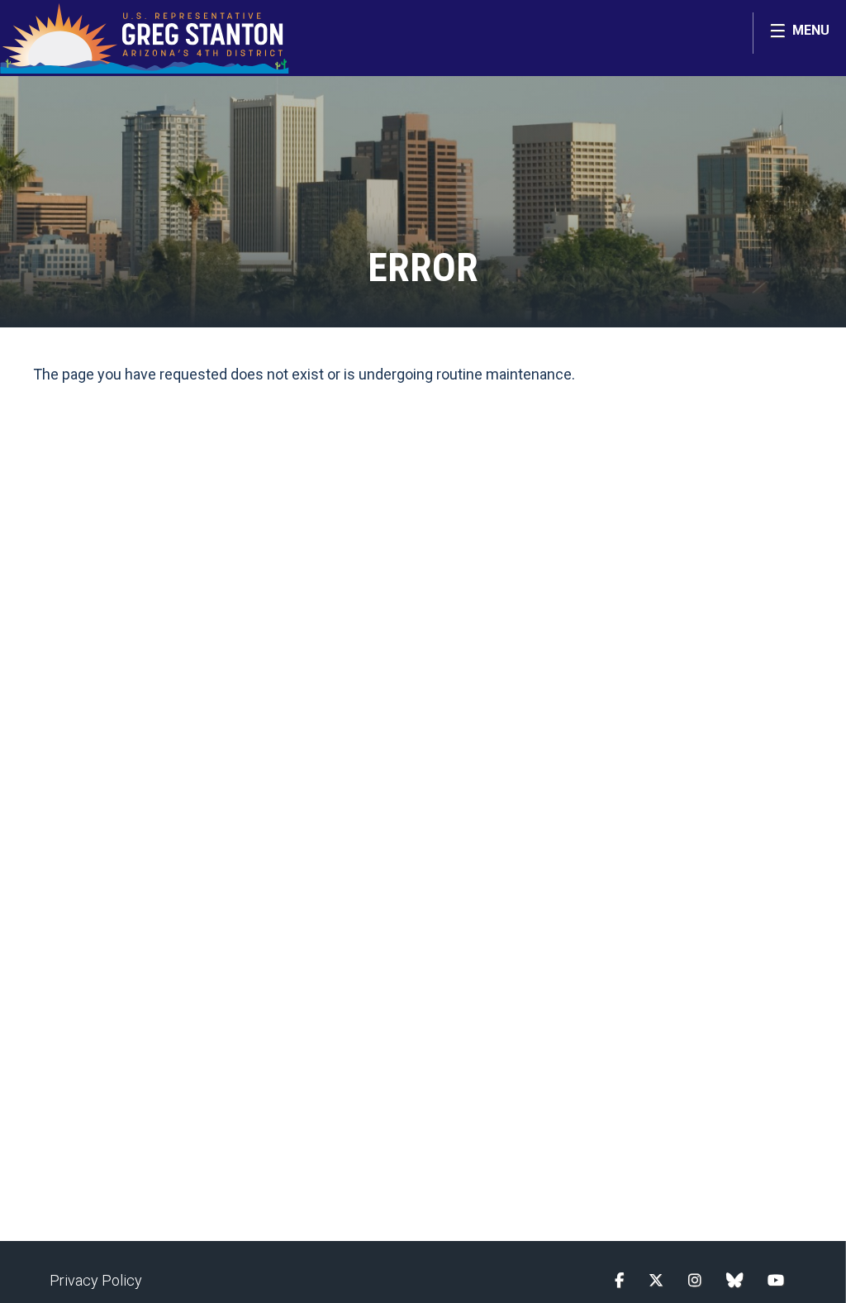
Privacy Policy (96, 1280)
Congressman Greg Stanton (144, 38)
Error (423, 267)
